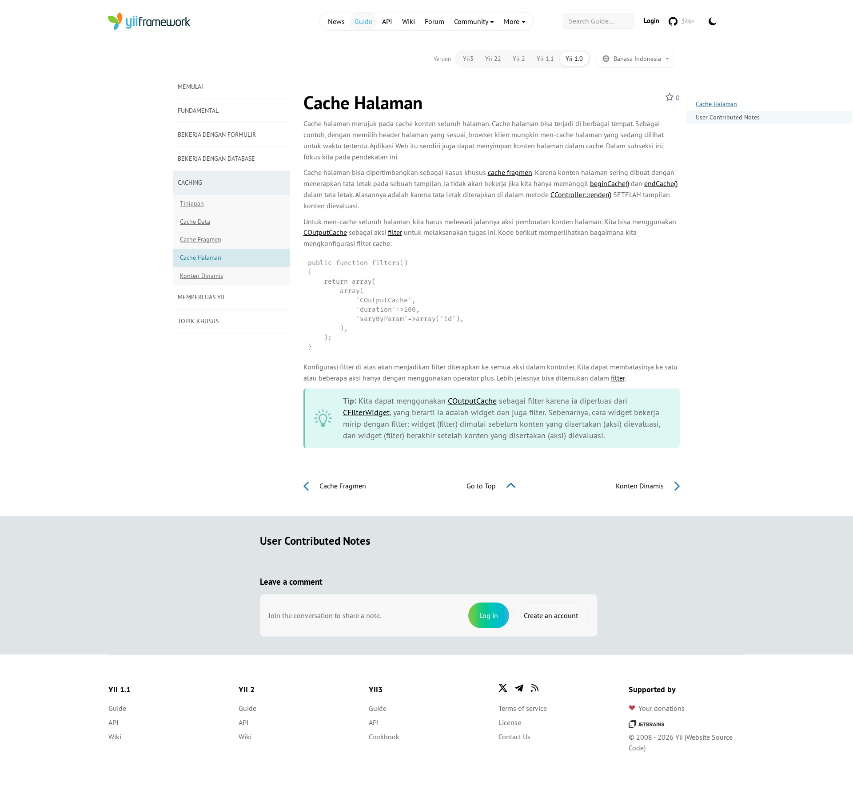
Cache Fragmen (200, 239)
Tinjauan (192, 203)
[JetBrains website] (646, 722)
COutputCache (325, 232)
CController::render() (580, 194)
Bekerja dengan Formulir (217, 135)
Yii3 (468, 59)
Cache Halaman (716, 104)
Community (472, 21)
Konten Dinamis (201, 276)
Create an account (551, 615)
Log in (488, 615)
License (509, 722)
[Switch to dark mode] (712, 21)
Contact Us (514, 736)
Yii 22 (493, 59)
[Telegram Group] (518, 687)
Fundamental (198, 111)
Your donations (661, 708)
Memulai (190, 87)
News (336, 21)
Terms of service (522, 708)
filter (395, 232)
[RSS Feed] (534, 687)
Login (651, 20)
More (512, 21)
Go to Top (482, 485)
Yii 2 (519, 59)
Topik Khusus (198, 321)
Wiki (408, 21)
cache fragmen (510, 172)
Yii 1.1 (545, 59)
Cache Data (195, 222)
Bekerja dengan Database (216, 159)
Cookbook (384, 736)
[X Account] (502, 687)
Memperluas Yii (201, 297)
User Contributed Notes (728, 117)
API (387, 21)
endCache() (661, 183)
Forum (434, 21)
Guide (363, 21)
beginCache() (609, 183)
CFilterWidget (366, 412)
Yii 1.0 (574, 59)
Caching (190, 182)
